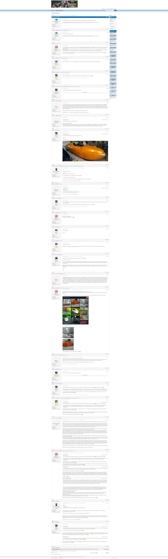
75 (65, 15)
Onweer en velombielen (113, 32)
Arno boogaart (111, 97)
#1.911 (107, 214)
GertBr (69, 72)
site (87, 92)
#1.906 (107, 117)
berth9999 (64, 30)
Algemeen (55, 12)
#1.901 (107, 45)
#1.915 (107, 275)
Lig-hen (69, 30)
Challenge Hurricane (67, 194)
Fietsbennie (63, 72)
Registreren (61, 10)
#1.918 (107, 371)
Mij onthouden (112, 26)
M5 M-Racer (64, 194)
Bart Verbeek (56, 21)
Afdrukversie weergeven (55, 552)
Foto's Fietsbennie (113, 59)
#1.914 (107, 256)
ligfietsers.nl (52, 12)
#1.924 (107, 524)
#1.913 (107, 242)
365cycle (61, 30)
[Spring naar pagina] (75, 15)
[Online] (58, 121)
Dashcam (113, 87)
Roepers (56, 260)
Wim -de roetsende (72, 86)
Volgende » (73, 15)
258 (71, 15)
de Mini (66, 262)
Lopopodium (56, 121)
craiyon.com (90, 291)
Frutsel (66, 72)
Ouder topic (53, 549)
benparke (112, 58)
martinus (112, 86)
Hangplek (58, 12)
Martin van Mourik (56, 423)
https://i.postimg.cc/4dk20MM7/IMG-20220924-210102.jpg (71, 191)
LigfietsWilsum (112, 45)
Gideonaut (111, 65)
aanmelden (114, 18)
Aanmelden (57, 10)
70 (59, 15)
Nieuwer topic (58, 549)
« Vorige (56, 15)
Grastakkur (111, 74)
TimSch (56, 77)
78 (69, 15)
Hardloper (111, 34)
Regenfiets (73, 262)
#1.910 (107, 200)
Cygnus (79, 86)
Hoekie (66, 30)
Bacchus (56, 189)
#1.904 (107, 88)
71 (60, 15)
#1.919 (107, 385)
